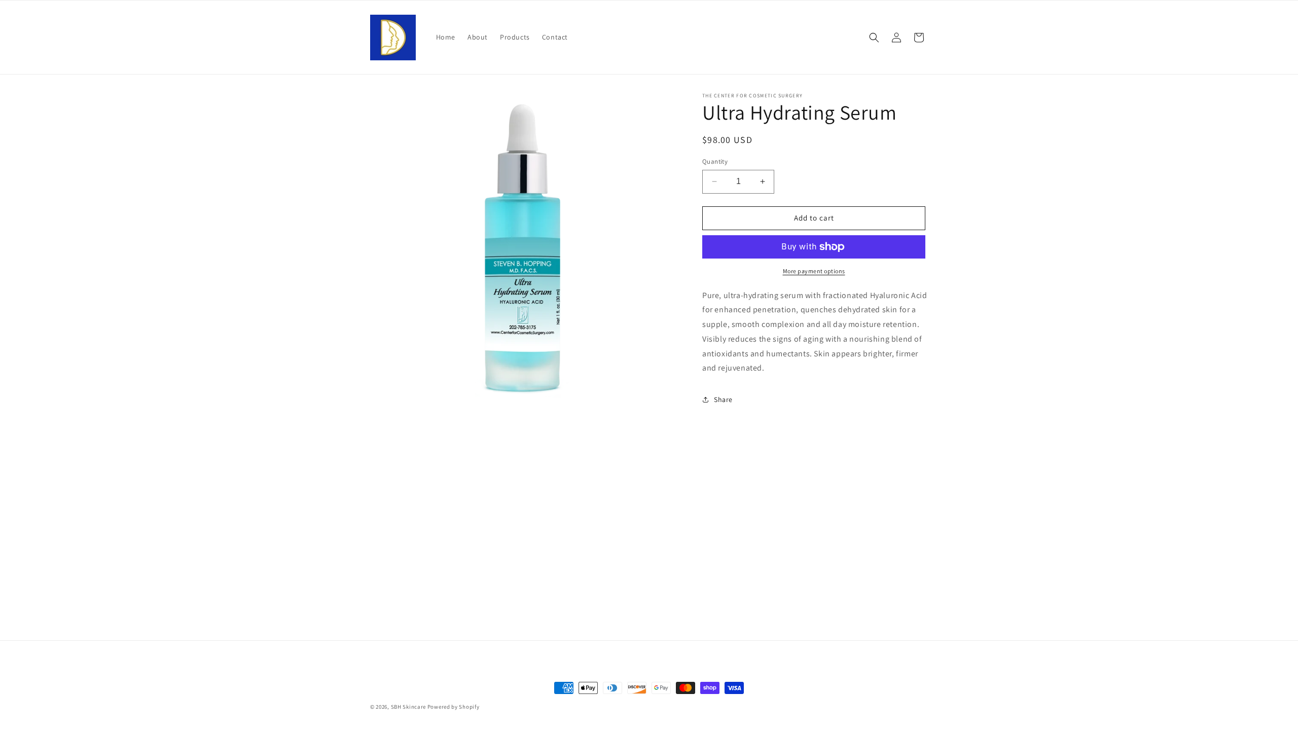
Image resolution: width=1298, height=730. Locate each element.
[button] (874, 37)
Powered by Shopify (453, 706)
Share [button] (723, 399)
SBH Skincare (408, 706)
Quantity (715, 161)
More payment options (814, 271)
